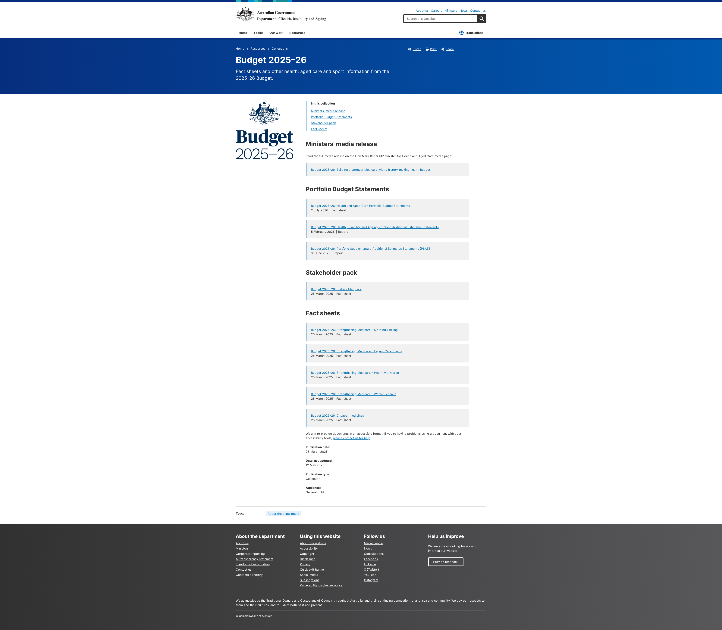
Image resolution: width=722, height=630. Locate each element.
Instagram (371, 580)
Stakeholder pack (323, 123)
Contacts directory (249, 575)
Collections (280, 48)
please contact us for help (351, 438)
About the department (283, 514)
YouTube (370, 575)
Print (433, 49)
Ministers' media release (328, 111)
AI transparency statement (254, 559)
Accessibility (309, 548)
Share (450, 49)
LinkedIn (370, 564)
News (464, 10)
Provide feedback (445, 562)
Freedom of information (253, 564)
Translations (474, 33)
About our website (313, 543)
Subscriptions (309, 580)
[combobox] (440, 18)
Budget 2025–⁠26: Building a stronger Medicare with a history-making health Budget (370, 169)
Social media (309, 575)
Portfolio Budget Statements (331, 117)
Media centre (373, 543)
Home (243, 33)
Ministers (450, 10)
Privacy (305, 564)
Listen (417, 49)
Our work (276, 33)
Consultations (374, 554)
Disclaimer (307, 559)
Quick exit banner (312, 569)
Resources (297, 33)
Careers (436, 10)
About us (422, 10)
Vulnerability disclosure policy (321, 585)
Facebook (371, 559)
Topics (258, 33)
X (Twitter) (371, 569)
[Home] (281, 14)
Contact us (478, 10)
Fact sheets (319, 129)
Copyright (307, 554)
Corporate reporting (250, 554)
